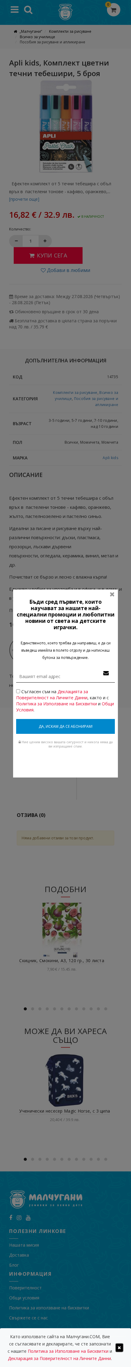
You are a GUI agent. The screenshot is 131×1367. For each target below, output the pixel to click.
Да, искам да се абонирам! (66, 726)
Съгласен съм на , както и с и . (65, 701)
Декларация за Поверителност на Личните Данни (59, 1358)
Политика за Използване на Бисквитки (56, 704)
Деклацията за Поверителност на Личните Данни (52, 694)
